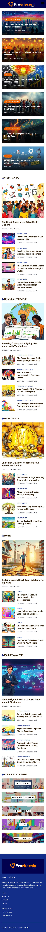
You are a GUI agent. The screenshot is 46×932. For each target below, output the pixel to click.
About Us (5, 896)
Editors (4, 903)
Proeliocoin (11, 927)
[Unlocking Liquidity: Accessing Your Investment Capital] (23, 440)
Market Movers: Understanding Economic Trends (28, 375)
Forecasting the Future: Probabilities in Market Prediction (27, 745)
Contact (5, 900)
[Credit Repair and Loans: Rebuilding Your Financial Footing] (23, 77)
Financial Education (25, 355)
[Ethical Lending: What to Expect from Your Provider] (23, 50)
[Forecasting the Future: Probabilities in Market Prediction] (9, 745)
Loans (8, 48)
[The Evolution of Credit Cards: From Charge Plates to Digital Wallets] (9, 268)
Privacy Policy (7, 908)
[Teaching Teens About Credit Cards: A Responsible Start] (9, 253)
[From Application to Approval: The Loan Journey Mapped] (23, 158)
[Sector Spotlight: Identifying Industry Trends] (9, 522)
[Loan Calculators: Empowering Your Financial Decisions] (9, 613)
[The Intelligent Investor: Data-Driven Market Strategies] (23, 677)
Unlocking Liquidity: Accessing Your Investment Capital (20, 464)
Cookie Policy (7, 915)
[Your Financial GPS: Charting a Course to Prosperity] (9, 390)
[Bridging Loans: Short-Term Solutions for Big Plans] (23, 558)
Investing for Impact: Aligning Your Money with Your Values (20, 344)
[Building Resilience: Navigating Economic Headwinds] (23, 104)
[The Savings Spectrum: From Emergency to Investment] (9, 405)
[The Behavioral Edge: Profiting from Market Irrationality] (9, 479)
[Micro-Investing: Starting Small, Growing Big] (9, 493)
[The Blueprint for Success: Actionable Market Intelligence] (23, 23)
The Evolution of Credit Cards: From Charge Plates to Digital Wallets (30, 268)
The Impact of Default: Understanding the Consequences (27, 597)
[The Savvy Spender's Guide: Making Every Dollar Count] (9, 359)
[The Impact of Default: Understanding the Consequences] (9, 597)
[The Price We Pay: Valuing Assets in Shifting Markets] (9, 761)
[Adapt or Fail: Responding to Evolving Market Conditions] (9, 715)
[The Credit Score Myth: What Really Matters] (23, 200)
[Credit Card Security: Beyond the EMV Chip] (9, 238)
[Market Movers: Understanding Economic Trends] (9, 375)
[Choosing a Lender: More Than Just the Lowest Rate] (9, 627)
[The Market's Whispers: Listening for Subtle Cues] (23, 131)
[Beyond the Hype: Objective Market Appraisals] (9, 730)
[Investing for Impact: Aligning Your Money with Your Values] (23, 321)
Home (4, 893)
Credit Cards (22, 234)
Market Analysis (13, 20)
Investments (22, 474)
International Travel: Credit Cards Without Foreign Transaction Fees (29, 285)
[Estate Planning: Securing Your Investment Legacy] (9, 508)
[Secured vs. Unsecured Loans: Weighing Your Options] (9, 642)
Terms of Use (7, 912)
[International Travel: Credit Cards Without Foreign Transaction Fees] (9, 285)
